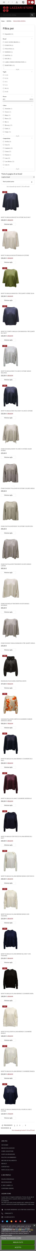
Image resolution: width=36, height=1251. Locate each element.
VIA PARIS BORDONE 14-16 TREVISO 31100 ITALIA (19, 1209)
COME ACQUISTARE (7, 1151)
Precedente (6, 1125)
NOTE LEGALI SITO (7, 1170)
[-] (3, 101)
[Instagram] (25, 1221)
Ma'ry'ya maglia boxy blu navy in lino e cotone (17, 411)
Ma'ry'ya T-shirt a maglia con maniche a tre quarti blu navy (18, 332)
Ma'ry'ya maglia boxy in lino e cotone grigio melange (16, 372)
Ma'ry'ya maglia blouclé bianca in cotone (15, 255)
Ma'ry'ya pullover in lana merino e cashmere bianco (16, 1032)
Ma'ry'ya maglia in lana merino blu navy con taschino (16, 954)
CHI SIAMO (4, 1145)
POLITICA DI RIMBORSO (8, 1157)
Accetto (18, 1247)
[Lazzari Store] (18, 9)
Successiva (6, 1128)
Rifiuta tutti (18, 1242)
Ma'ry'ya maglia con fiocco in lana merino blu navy (16, 837)
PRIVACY (4, 1163)
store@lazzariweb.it (9, 1217)
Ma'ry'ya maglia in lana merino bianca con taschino (15, 915)
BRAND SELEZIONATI (8, 1148)
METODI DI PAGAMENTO (9, 1160)
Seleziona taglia (8, 224)
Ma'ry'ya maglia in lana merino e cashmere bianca (18, 1071)
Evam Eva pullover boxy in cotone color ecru (17, 526)
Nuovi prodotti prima (18, 182)
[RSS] (11, 1221)
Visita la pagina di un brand (11, 174)
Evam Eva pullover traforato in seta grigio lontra (16, 565)
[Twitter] (7, 1221)
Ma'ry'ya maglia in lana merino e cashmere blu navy (16, 759)
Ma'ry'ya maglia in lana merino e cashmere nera (17, 993)
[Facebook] (3, 1221)
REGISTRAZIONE (6, 1182)
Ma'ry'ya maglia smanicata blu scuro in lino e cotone (16, 1110)
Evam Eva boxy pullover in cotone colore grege (18, 488)
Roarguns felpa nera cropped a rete (13, 681)
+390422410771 (8, 1213)
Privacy (3, 1238)
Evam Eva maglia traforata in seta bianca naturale (15, 604)
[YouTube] (16, 1221)
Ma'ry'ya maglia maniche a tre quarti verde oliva (17, 293)
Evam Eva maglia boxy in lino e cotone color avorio (16, 449)
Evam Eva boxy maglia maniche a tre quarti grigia (18, 643)
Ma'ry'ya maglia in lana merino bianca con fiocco (17, 876)
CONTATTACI (5, 1166)
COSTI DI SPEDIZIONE (8, 1154)
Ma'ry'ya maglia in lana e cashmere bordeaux (16, 798)
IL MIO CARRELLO (7, 1185)
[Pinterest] (20, 1221)
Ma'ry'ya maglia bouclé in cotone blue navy (16, 217)
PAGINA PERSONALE (7, 1179)
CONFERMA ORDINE (7, 1188)
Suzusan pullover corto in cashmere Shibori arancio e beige (16, 719)
